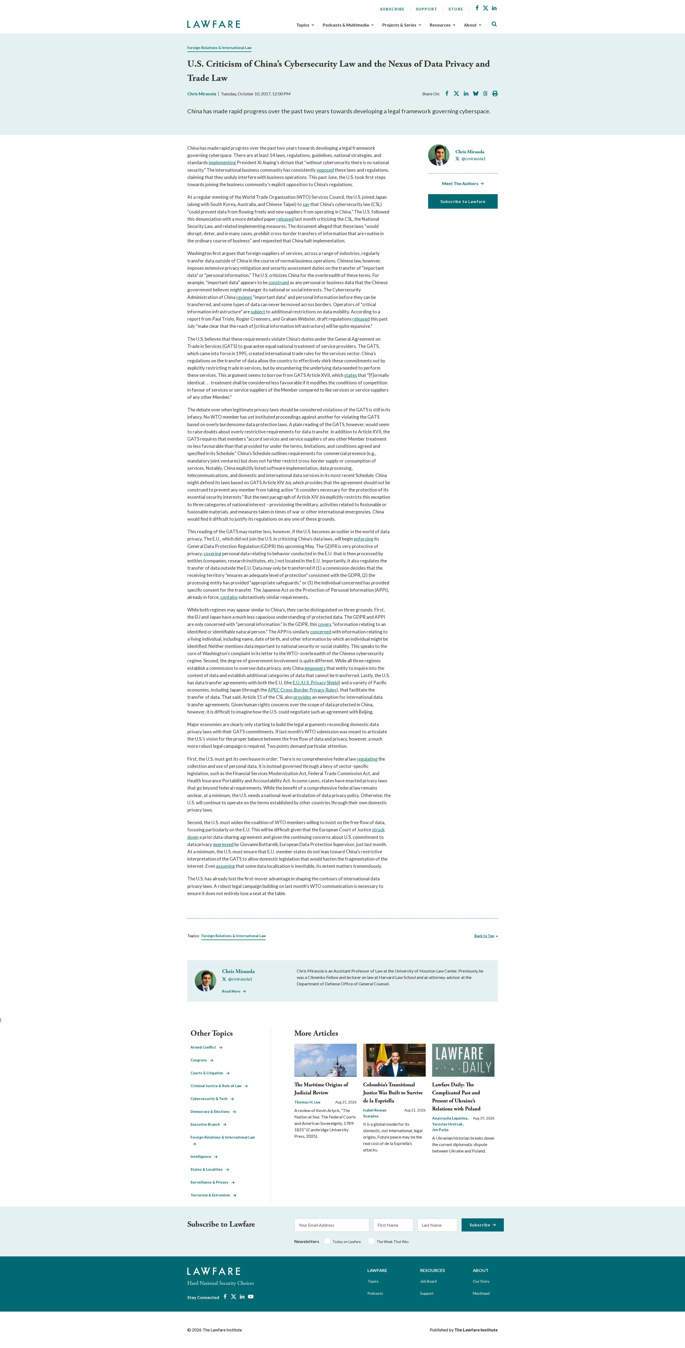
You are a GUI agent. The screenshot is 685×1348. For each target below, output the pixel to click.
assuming (225, 866)
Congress (200, 1060)
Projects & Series (399, 24)
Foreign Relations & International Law (219, 48)
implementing (222, 162)
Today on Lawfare (347, 1242)
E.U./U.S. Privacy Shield (316, 682)
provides (302, 697)
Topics (302, 24)
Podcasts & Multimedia (346, 24)
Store (455, 9)
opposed (325, 170)
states (350, 375)
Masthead (481, 1293)
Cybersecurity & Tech (211, 1099)
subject (258, 311)
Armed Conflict (205, 1047)
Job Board (428, 1281)
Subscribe (392, 9)
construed (278, 282)
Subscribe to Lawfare (463, 201)
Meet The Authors (460, 183)
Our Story (481, 1281)
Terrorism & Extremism (212, 1195)
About (470, 24)
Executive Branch (207, 1124)
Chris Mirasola (201, 93)
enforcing (363, 539)
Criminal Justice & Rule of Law (218, 1086)
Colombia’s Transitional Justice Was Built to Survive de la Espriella (393, 1093)
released (285, 219)
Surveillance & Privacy (211, 1182)
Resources (440, 24)
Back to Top (484, 936)
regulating (367, 759)
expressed (223, 844)
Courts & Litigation (208, 1073)
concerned (320, 631)
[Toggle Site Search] (494, 24)
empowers (315, 668)
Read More (231, 991)
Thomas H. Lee (307, 1102)
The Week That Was (393, 1242)
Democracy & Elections (212, 1111)
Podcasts (375, 1293)
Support (426, 9)
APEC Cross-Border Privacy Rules (302, 690)
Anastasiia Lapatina (450, 1118)
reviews (244, 297)
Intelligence (202, 1156)
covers (325, 624)
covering (212, 553)
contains (229, 597)
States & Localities (208, 1169)
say (306, 204)
